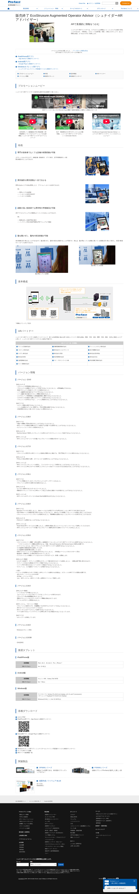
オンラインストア (100, 829)
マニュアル (73, 819)
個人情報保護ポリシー (21, 801)
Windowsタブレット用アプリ (29, 67)
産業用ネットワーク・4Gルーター (53, 842)
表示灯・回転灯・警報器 (51, 830)
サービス (98, 811)
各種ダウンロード (76, 76)
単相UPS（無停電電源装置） (52, 851)
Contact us (125, 3)
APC (97, 837)
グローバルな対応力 (24, 826)
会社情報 (21, 842)
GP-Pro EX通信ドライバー (77, 835)
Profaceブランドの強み (25, 811)
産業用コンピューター (50, 814)
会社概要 (21, 845)
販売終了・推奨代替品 (101, 826)
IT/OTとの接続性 (23, 817)
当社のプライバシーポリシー (53, 872)
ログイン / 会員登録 (94, 3)
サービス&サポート (76, 8)
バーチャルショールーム (25, 839)
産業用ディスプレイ (50, 826)
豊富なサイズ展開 (23, 814)
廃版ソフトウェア (75, 837)
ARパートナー (101, 73)
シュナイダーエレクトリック (103, 835)
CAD (71, 823)
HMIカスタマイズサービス (26, 821)
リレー (46, 853)
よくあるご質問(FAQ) (75, 843)
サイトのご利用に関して (35, 801)
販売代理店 (22, 851)
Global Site (82, 3)
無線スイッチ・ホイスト (51, 848)
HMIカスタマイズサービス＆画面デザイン (106, 814)
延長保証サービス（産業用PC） (104, 820)
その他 (97, 832)
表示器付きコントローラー (52, 819)
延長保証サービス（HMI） (102, 818)
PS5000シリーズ (100, 768)
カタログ (72, 814)
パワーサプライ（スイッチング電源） (54, 846)
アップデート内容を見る (80, 50)
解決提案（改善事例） (24, 832)
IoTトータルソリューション (26, 819)
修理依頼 (98, 823)
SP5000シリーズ (45, 768)
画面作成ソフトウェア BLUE (50, 781)
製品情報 (26, 8)
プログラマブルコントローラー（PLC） (55, 844)
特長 (46, 73)
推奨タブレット (49, 76)
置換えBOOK (73, 817)
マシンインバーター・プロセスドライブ (55, 837)
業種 (31, 861)
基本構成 (73, 73)
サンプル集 (73, 828)
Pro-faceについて (126, 8)
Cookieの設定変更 (48, 801)
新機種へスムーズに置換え (26, 823)
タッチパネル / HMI (50, 817)
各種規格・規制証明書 (76, 830)
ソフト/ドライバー (75, 821)
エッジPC (47, 821)
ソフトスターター (49, 839)
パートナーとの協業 (24, 828)
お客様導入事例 (23, 835)
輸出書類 (72, 832)
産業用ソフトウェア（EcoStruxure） (54, 832)
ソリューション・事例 (51, 8)
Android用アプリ (24, 62)
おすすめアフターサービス (103, 816)
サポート (72, 841)
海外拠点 (21, 849)
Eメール (19, 861)
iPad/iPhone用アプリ (26, 56)
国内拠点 (21, 847)
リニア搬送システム (50, 835)
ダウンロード (101, 8)
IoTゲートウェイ (49, 823)
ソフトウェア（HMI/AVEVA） (52, 828)
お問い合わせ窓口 (75, 846)
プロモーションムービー (26, 73)
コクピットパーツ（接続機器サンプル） (80, 826)
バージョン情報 (23, 76)
